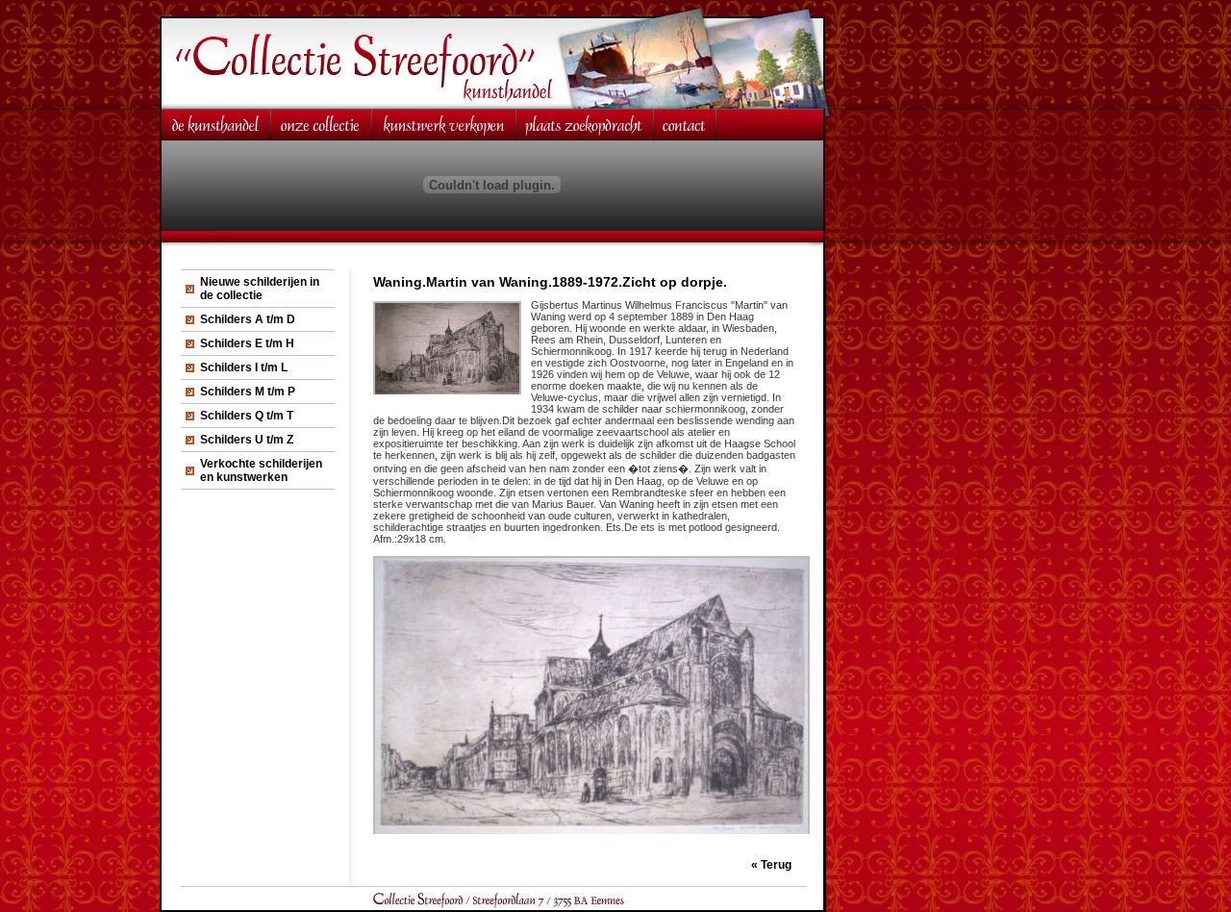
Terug (776, 865)
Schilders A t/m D (247, 319)
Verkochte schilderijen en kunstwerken (261, 470)
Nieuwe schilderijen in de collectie (259, 288)
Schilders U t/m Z (246, 439)
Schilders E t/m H (247, 343)
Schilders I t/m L (244, 367)
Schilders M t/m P (247, 391)
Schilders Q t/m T (246, 415)
